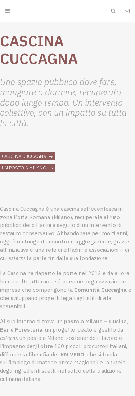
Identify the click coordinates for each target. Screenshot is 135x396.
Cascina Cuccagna (24, 156)
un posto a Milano (25, 168)
